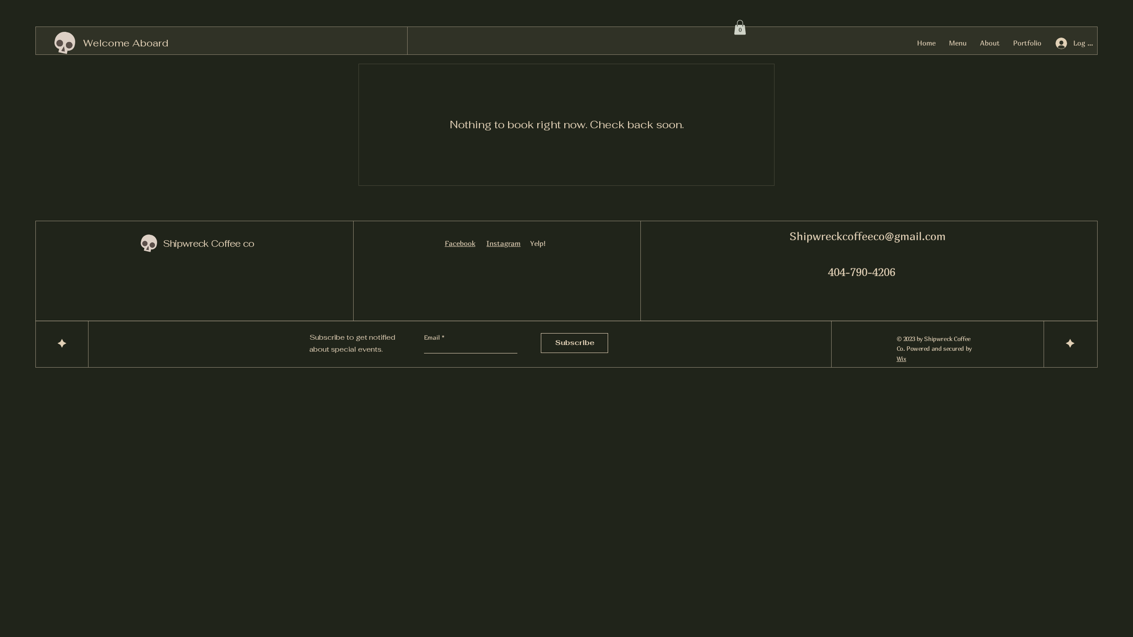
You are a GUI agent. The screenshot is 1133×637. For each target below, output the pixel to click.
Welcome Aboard (126, 43)
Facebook (460, 243)
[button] (740, 27)
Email (433, 337)
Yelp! (538, 243)
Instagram (503, 243)
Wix (901, 358)
